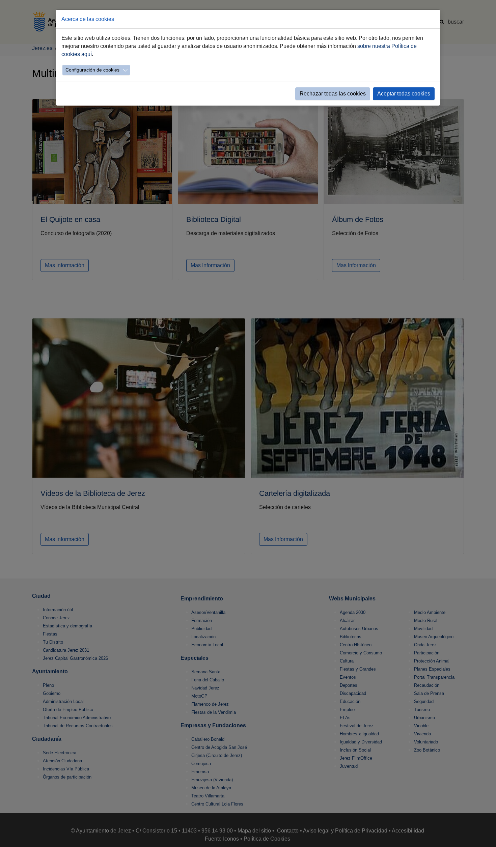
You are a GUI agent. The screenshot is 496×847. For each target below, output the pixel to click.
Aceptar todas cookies (403, 93)
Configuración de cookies (92, 70)
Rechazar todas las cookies (333, 93)
